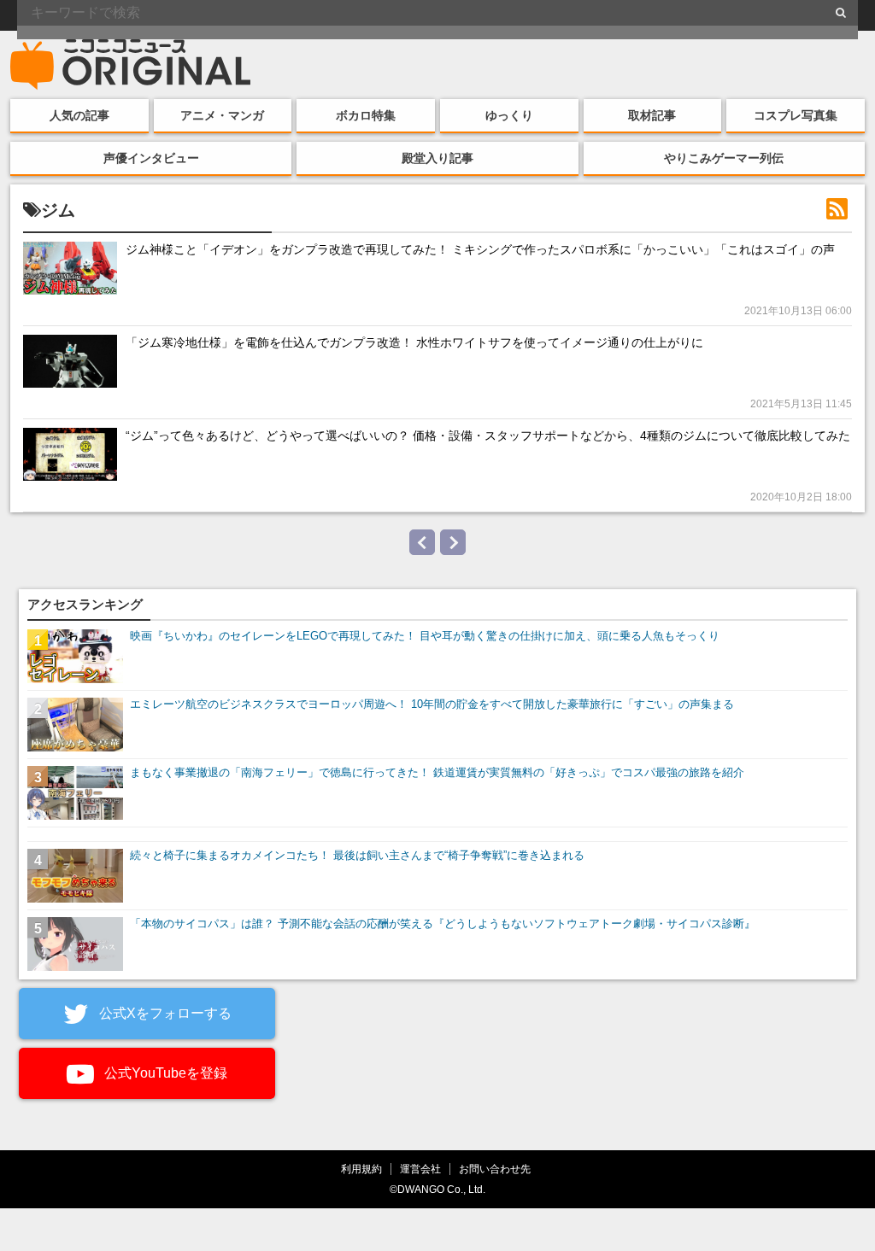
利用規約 (361, 1168)
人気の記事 (79, 115)
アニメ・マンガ (222, 115)
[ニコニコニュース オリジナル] (130, 65)
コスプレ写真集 (795, 115)
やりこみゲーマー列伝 (724, 158)
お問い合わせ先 (495, 1168)
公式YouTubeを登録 (164, 1073)
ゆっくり (509, 115)
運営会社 (420, 1168)
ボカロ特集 (366, 115)
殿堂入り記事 (437, 158)
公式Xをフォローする (164, 1013)
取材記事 (652, 115)
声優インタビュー (151, 158)
